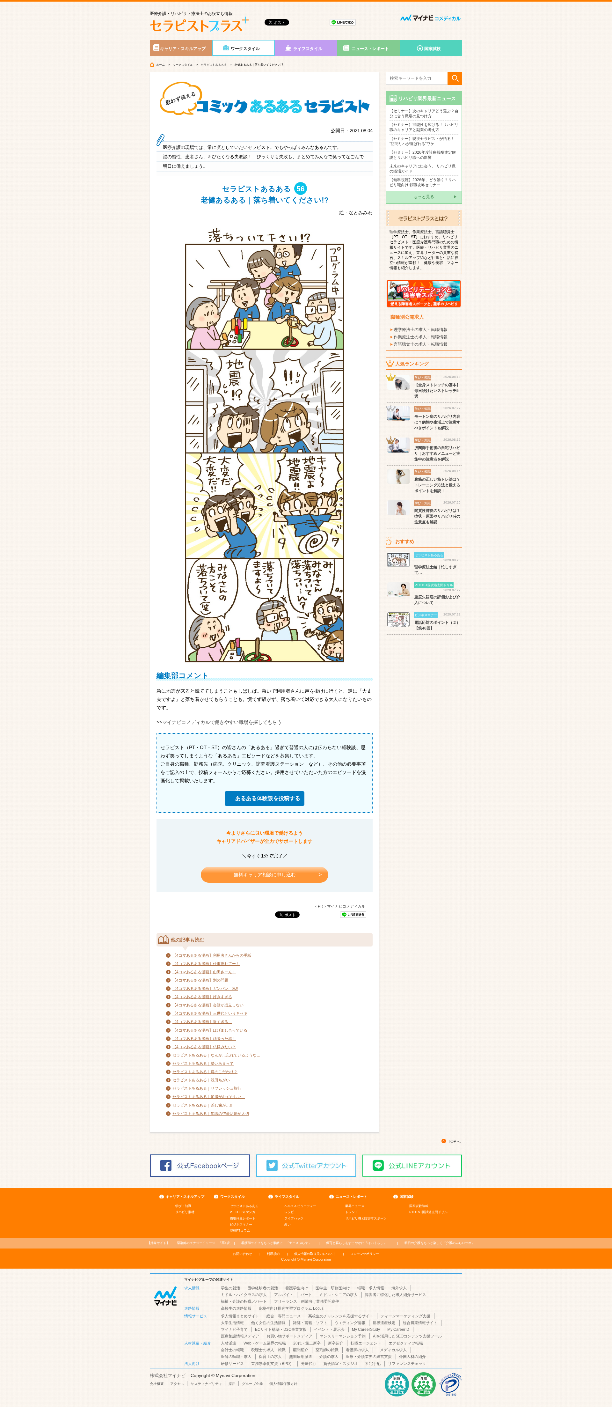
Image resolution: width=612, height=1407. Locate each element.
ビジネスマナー (241, 1224)
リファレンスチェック (407, 1363)
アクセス (177, 1384)
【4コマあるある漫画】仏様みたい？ (204, 1047)
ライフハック (293, 1218)
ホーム (160, 64)
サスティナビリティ (206, 1384)
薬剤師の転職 (327, 1350)
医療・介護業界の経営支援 (369, 1356)
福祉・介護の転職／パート (244, 1301)
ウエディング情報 (350, 1323)
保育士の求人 (270, 1356)
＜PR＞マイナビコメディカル (339, 906)
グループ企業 (252, 1384)
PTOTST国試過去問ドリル (428, 1212)
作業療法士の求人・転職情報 (421, 337)
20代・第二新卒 (307, 1343)
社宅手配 (373, 1363)
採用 (232, 1384)
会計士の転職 (232, 1350)
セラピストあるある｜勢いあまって (203, 1063)
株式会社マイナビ (168, 1375)
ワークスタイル (245, 48)
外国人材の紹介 (412, 1356)
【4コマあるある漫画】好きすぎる (202, 997)
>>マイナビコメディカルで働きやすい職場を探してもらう (219, 722)
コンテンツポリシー (364, 1254)
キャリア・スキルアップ (183, 48)
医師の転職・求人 (236, 1356)
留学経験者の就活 (262, 1288)
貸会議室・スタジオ (341, 1363)
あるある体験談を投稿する (267, 798)
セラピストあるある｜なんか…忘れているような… (216, 1055)
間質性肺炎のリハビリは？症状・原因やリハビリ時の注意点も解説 (437, 516)
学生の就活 (230, 1288)
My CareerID (398, 1329)
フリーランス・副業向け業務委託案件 (306, 1301)
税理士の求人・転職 (268, 1350)
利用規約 (273, 1254)
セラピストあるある (214, 64)
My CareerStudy (366, 1329)
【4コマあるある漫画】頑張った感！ (204, 1039)
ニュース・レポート (370, 48)
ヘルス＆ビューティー (300, 1206)
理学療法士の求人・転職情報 (421, 329)
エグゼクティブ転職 (406, 1343)
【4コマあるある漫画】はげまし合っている (209, 1030)
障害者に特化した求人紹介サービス (395, 1295)
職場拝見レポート (242, 1218)
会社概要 (157, 1384)
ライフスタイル (307, 48)
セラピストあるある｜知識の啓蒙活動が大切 (210, 1114)
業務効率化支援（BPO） (272, 1363)
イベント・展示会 (329, 1329)
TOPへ (454, 1141)
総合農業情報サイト (420, 1323)
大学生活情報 (232, 1323)
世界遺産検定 (384, 1323)
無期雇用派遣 (300, 1356)
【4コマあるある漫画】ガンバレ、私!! (205, 989)
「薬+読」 (205, 1243)
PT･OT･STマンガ (242, 1212)
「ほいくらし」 (356, 1243)
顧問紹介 (300, 1350)
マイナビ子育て (234, 1329)
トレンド (351, 1212)
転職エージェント (366, 1343)
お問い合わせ (242, 1254)
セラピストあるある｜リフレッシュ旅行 (206, 1088)
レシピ (289, 1212)
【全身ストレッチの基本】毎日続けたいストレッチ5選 (437, 391)
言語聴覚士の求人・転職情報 (421, 344)
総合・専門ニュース (283, 1316)
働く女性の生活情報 (268, 1323)
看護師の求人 (357, 1350)
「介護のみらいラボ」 (439, 1243)
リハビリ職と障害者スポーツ (366, 1218)
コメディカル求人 (391, 1350)
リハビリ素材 (184, 1212)
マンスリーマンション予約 (343, 1336)
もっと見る (423, 196)
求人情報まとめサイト (240, 1316)
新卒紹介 (335, 1343)
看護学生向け (296, 1288)
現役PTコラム (240, 1230)
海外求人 (399, 1288)
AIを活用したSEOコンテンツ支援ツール (407, 1336)
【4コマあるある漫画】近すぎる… (202, 1022)
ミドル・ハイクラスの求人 (244, 1295)
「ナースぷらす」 (276, 1243)
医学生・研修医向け (333, 1288)
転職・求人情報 (370, 1288)
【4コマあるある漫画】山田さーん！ (204, 972)
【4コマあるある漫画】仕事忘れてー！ (206, 964)
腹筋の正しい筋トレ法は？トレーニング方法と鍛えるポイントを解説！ (437, 485)
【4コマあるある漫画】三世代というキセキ (209, 1013)
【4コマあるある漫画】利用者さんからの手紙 (211, 955)
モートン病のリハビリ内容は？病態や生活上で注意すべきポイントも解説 (437, 422)
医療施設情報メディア (240, 1336)
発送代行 (308, 1363)
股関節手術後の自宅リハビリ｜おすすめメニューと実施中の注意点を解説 (437, 453)
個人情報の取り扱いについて (315, 1254)
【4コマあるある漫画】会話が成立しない (208, 1005)
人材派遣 (228, 1343)
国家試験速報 (418, 1206)
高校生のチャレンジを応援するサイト (340, 1316)
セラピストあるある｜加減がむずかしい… (208, 1097)
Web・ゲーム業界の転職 (265, 1343)
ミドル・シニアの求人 (338, 1295)
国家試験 (432, 48)
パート (306, 1295)
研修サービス (232, 1363)
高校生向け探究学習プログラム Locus (291, 1308)
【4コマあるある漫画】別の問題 (200, 980)
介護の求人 (329, 1356)
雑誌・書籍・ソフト (310, 1323)
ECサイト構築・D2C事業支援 (281, 1329)
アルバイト (283, 1295)
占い (287, 1224)
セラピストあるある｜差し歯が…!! (202, 1105)
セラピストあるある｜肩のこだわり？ (204, 1072)
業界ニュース (354, 1206)
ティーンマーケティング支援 (405, 1316)
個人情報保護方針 (283, 1384)
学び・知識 (183, 1206)
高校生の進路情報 (236, 1308)
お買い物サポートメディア (289, 1336)
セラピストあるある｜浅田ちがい (201, 1080)
